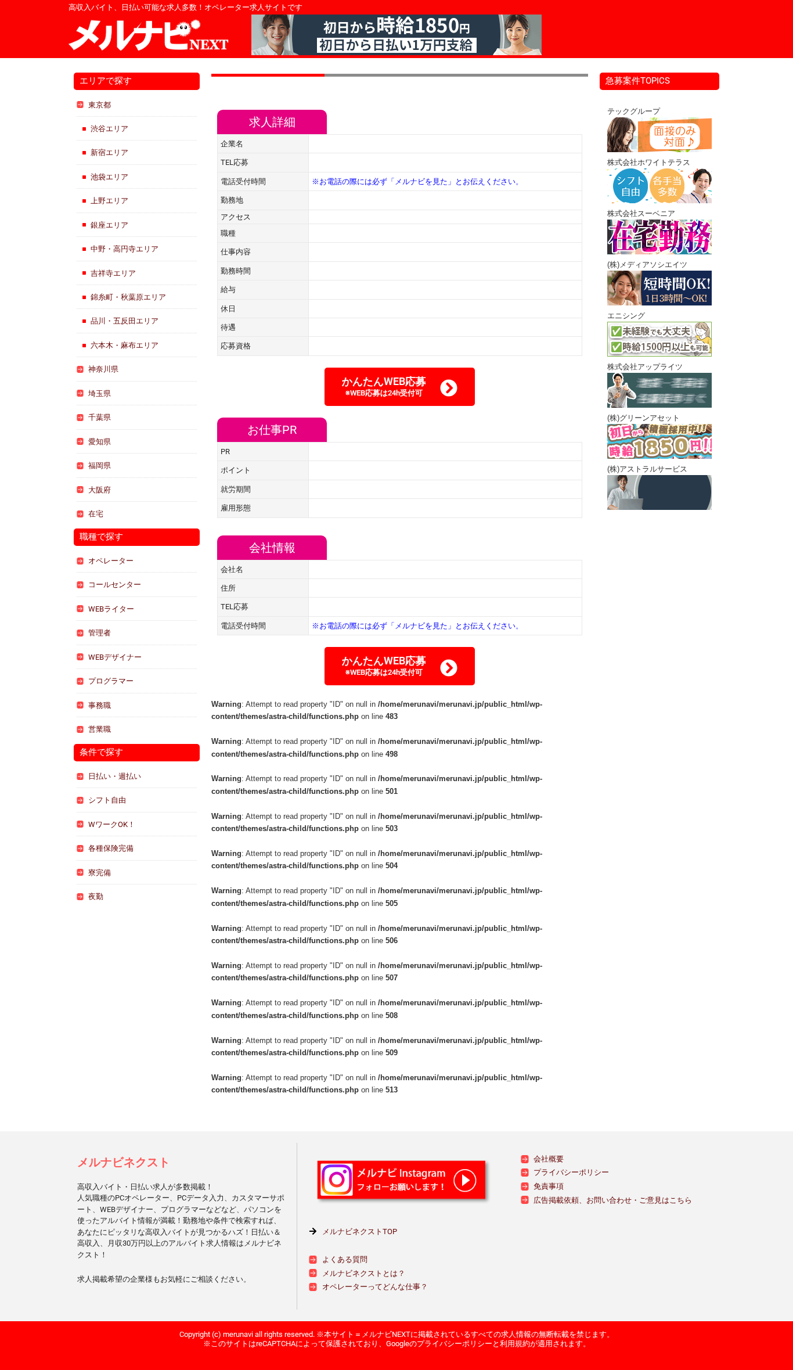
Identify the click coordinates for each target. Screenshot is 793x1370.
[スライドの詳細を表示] (396, 35)
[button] (400, 387)
